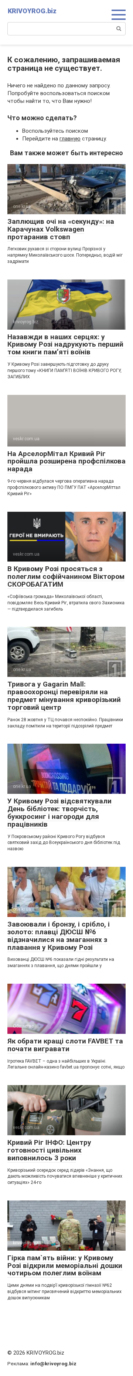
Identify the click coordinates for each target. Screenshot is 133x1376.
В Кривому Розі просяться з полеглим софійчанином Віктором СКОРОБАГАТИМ (66, 576)
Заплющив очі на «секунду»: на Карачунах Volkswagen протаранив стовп (60, 229)
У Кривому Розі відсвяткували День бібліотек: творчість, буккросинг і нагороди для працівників (59, 812)
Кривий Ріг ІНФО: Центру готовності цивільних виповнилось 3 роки (49, 1150)
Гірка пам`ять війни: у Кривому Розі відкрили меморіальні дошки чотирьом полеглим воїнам (64, 1266)
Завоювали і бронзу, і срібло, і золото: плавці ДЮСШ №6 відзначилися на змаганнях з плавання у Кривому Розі (58, 936)
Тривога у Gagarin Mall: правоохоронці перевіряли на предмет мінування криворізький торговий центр (64, 696)
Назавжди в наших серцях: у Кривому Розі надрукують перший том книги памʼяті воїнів (65, 345)
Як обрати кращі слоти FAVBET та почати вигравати (65, 1045)
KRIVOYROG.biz (32, 11)
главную (70, 138)
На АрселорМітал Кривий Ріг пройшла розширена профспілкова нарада (66, 461)
